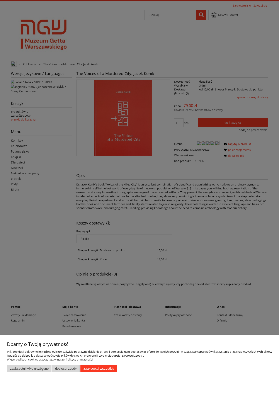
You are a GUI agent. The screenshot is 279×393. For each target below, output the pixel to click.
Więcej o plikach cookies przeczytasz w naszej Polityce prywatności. (50, 359)
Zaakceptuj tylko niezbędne (29, 368)
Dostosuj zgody (66, 368)
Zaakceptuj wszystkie (98, 368)
